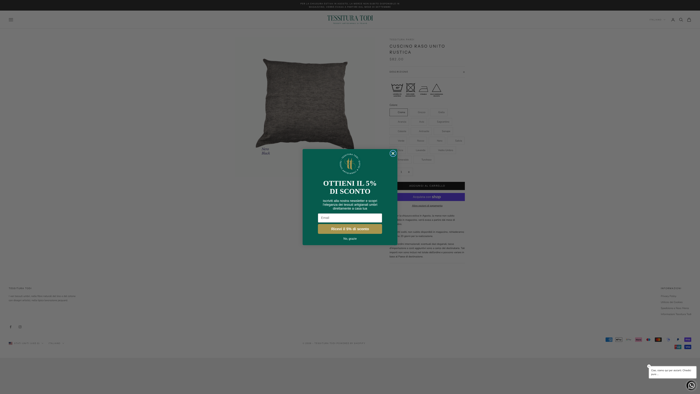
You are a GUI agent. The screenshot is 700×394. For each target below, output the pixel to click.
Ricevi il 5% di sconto (350, 229)
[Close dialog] (393, 153)
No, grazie (350, 238)
